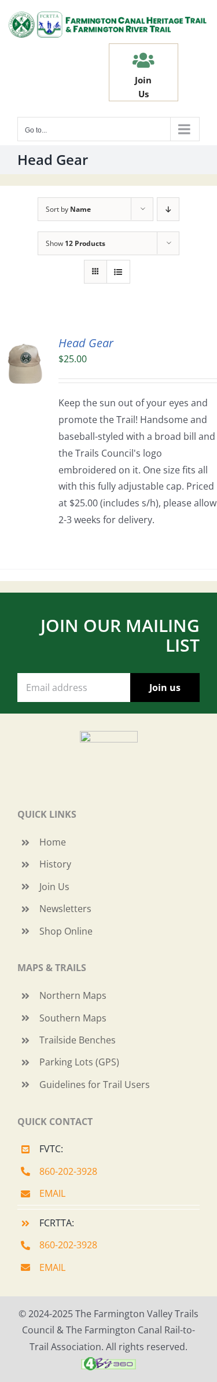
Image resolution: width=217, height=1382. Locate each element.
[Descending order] (168, 209)
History (55, 864)
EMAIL (52, 1193)
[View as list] (118, 271)
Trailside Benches (77, 1040)
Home (52, 842)
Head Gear (85, 343)
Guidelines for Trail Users (94, 1084)
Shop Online (66, 931)
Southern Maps (72, 1018)
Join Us (54, 886)
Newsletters (65, 908)
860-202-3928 (68, 1171)
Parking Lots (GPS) (79, 1062)
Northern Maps (72, 995)
